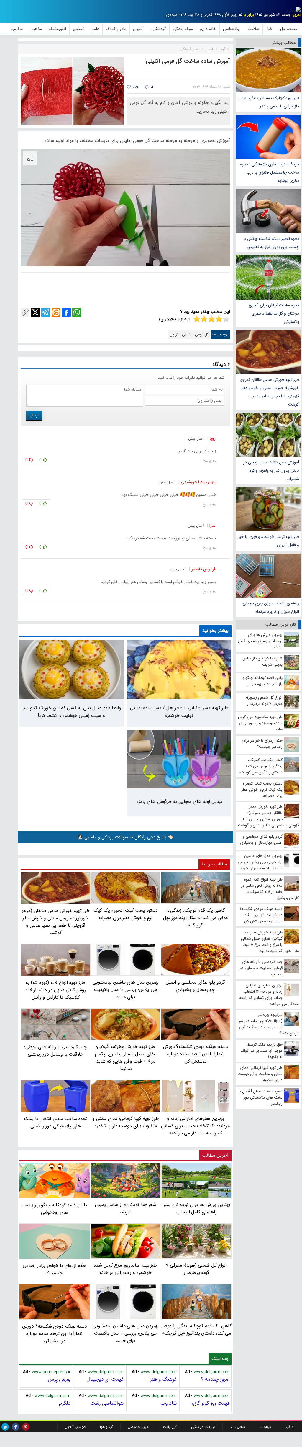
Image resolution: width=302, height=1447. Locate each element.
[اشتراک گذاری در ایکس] (35, 312)
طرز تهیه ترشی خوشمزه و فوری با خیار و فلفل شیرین (268, 541)
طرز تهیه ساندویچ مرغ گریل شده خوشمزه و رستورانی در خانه (125, 1269)
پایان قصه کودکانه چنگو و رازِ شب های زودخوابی (54, 1208)
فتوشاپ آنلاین (75, 1427)
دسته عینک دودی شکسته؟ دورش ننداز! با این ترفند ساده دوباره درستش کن (54, 1334)
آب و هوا (106, 1427)
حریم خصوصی (138, 1427)
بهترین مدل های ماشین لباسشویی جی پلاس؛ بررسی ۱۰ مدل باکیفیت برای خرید (126, 1333)
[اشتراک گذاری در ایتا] (56, 312)
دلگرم (64, 1403)
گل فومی (202, 334)
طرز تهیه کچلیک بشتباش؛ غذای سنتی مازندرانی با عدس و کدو (268, 102)
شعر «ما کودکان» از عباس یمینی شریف (125, 1208)
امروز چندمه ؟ (215, 1379)
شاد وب (168, 1403)
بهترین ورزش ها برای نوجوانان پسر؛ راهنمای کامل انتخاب (196, 1208)
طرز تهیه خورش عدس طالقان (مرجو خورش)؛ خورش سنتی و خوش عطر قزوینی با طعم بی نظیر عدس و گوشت (269, 392)
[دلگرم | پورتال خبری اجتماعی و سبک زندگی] (293, 10)
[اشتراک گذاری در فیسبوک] (66, 312)
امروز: (296, 15)
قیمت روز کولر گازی (210, 1403)
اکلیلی (186, 334)
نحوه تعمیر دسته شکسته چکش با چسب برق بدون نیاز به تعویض (271, 242)
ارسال (34, 415)
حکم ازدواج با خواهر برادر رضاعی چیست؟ (54, 1269)
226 (135, 87)
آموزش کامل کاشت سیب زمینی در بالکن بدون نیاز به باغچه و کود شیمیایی (271, 470)
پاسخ (207, 460)
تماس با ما (237, 1427)
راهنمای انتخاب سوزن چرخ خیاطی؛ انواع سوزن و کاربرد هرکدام (270, 607)
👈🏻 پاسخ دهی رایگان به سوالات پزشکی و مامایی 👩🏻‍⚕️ (125, 837)
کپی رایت (170, 1427)
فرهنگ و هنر (163, 1379)
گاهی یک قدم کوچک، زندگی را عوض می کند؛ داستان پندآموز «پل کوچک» (196, 1329)
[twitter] (5, 1427)
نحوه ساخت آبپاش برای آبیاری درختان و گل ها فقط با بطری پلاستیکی (274, 313)
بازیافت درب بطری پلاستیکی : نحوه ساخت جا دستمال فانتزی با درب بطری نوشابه (269, 172)
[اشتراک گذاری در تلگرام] (45, 312)
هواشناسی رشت (107, 1403)
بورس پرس (59, 1379)
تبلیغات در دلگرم (203, 1427)
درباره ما (265, 1427)
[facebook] (15, 1427)
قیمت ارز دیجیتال (105, 1379)
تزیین (174, 334)
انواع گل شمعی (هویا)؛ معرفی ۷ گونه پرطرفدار (196, 1269)
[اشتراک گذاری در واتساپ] (76, 312)
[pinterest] (25, 1427)
